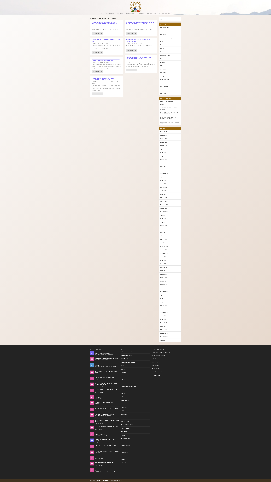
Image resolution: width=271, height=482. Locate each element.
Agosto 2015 (163, 340)
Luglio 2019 (163, 218)
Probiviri (123, 435)
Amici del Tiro (102, 26)
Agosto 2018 (163, 256)
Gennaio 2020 (163, 201)
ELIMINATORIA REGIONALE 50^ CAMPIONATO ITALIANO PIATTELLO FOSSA (139, 58)
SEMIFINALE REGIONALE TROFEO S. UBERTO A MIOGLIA (105, 440)
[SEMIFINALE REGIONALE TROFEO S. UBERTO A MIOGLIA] (92, 440)
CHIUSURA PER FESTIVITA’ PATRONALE (104, 457)
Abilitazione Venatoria (165, 27)
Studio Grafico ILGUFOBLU (103, 480)
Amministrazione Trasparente (167, 38)
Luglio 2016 (163, 319)
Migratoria (163, 69)
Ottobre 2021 (163, 145)
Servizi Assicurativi (164, 79)
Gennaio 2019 (163, 239)
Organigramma (125, 421)
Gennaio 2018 (163, 277)
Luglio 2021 (163, 152)
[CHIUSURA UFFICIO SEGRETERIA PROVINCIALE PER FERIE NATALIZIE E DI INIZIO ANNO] (92, 390)
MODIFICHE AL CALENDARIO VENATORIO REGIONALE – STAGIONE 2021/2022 (104, 415)
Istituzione (110, 13)
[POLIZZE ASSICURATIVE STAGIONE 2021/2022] (92, 446)
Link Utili (123, 410)
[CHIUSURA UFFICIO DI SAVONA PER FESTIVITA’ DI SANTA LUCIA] (92, 397)
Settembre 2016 (164, 312)
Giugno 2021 (163, 156)
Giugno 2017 (163, 302)
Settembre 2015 (164, 336)
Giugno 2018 (163, 263)
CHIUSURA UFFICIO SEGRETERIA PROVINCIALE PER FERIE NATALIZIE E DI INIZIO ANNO (106, 390)
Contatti (157, 13)
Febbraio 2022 (163, 135)
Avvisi (107, 26)
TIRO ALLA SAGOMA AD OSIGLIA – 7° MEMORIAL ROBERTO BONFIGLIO (106, 433)
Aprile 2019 (163, 229)
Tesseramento (164, 83)
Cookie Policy (124, 383)
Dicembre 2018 (164, 243)
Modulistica (163, 72)
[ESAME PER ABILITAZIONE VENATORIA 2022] (92, 378)
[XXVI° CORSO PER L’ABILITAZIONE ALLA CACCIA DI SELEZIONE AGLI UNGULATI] (92, 384)
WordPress (119, 480)
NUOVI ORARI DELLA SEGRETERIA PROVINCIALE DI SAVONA (168, 118)
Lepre (161, 65)
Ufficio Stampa (164, 86)
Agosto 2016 (163, 316)
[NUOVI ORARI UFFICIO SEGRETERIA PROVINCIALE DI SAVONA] (92, 421)
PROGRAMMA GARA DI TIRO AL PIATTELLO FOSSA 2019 (106, 40)
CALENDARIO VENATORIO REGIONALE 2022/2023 (169, 108)
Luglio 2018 (163, 260)
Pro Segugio (163, 76)
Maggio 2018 (163, 267)
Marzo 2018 (163, 270)
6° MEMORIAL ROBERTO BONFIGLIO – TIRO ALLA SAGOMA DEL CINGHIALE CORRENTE (140, 23)
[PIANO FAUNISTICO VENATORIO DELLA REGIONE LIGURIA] (92, 427)
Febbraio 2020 (163, 197)
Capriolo (162, 48)
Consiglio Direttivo (125, 376)
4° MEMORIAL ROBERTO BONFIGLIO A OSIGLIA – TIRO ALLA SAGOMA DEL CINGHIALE (106, 59)
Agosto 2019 (163, 215)
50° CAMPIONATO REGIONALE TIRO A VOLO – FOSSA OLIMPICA (139, 40)
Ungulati (162, 90)
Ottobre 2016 (163, 309)
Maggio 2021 (163, 159)
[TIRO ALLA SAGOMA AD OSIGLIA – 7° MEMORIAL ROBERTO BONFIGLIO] (92, 434)
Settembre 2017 (164, 291)
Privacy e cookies (125, 428)
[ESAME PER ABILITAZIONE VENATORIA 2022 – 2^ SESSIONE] (92, 365)
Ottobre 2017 (163, 288)
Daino (161, 58)
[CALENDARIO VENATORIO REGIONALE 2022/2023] (92, 359)
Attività (120, 13)
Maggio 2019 (163, 225)
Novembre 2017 (164, 284)
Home (102, 13)
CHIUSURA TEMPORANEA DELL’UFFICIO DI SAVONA (106, 408)
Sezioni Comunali (125, 445)
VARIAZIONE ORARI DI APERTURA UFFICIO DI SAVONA (105, 403)
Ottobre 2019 (163, 208)
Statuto (123, 449)
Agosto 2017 (163, 295)
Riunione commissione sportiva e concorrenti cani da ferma (103, 78)
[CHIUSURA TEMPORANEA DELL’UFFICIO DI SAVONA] (92, 409)
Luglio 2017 (163, 298)
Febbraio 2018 (163, 274)
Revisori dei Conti (125, 438)
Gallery (141, 13)
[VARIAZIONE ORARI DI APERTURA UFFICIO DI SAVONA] (92, 403)
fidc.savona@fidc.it (159, 372)
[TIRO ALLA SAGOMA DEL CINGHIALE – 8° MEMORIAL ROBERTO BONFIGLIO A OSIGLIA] (92, 353)
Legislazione (163, 62)
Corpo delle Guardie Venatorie (128, 386)
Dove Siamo (124, 393)
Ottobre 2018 (163, 249)
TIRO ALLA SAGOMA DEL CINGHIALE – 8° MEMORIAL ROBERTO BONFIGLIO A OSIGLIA (104, 23)
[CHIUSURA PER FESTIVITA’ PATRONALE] (92, 458)
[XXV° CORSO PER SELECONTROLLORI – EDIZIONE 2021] (92, 470)
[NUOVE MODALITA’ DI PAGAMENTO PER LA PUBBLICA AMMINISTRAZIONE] (92, 463)
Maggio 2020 (163, 187)
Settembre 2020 (164, 173)
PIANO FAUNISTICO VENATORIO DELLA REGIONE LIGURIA (106, 427)
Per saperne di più (97, 33)
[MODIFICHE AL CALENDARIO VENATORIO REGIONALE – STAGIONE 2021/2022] (92, 415)
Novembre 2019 (164, 204)
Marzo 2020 (163, 194)
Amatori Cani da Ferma (103, 81)
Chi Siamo (123, 372)
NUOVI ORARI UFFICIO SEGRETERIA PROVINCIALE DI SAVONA (107, 421)
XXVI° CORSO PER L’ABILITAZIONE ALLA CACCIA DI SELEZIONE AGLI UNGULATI (106, 384)
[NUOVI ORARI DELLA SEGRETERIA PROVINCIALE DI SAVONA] (92, 372)
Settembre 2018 (164, 253)
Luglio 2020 (163, 180)
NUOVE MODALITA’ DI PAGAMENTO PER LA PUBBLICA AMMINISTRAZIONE (105, 463)
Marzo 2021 (163, 166)
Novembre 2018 (164, 246)
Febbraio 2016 (163, 329)
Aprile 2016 (163, 326)
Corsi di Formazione (165, 55)
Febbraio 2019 (163, 236)
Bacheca (149, 13)
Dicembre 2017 (164, 281)
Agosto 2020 (163, 177)
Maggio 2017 (163, 305)
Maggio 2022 (163, 131)
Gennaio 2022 (163, 138)
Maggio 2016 (163, 322)
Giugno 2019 (163, 222)
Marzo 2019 (163, 232)
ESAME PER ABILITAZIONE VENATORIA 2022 (169, 122)
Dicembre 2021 (164, 142)
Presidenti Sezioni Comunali (128, 424)
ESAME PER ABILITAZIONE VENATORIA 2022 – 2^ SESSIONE (169, 113)
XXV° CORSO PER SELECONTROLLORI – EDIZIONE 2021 (106, 469)
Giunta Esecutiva (125, 400)
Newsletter (166, 13)
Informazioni (130, 13)
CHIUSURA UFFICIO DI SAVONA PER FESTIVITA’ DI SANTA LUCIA (106, 396)
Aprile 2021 (163, 163)
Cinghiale (110, 26)
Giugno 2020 (163, 183)
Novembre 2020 (164, 170)
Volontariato (163, 93)
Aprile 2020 (163, 190)
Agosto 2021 (163, 149)
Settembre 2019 (164, 211)
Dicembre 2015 (164, 333)
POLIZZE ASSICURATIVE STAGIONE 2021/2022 (105, 445)
